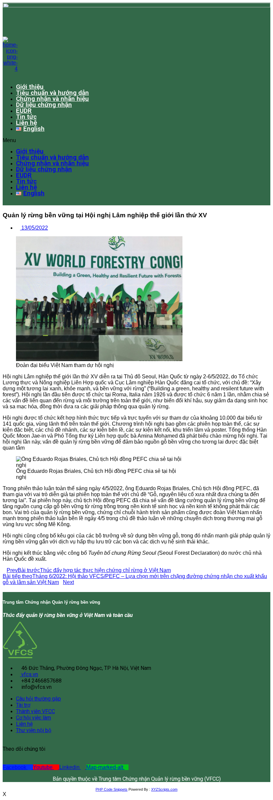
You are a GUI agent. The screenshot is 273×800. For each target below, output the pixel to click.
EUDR (24, 110)
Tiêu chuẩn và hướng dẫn (52, 93)
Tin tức (26, 116)
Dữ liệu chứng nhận (44, 104)
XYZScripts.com (164, 789)
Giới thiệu (30, 87)
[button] (129, 140)
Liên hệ (26, 122)
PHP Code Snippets (112, 789)
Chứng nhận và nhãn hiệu (52, 98)
